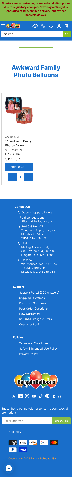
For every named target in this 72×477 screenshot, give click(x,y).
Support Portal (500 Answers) (39, 292)
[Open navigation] (3, 25)
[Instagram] (27, 396)
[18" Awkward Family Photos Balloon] (19, 110)
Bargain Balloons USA (43, 458)
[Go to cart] (67, 26)
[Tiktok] (41, 396)
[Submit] (67, 34)
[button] (8, 468)
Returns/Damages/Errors (35, 319)
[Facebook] (20, 396)
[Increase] (28, 177)
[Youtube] (34, 396)
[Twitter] (14, 396)
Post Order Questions (33, 308)
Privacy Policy (28, 354)
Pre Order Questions (32, 303)
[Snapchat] (59, 396)
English (13, 432)
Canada (27, 260)
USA (24, 243)
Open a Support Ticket (36, 212)
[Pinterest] (47, 396)
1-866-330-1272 (32, 226)
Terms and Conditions (33, 343)
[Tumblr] (53, 396)
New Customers (29, 314)
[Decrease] (13, 177)
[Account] (59, 26)
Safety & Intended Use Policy (38, 348)
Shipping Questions (32, 298)
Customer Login (29, 324)
